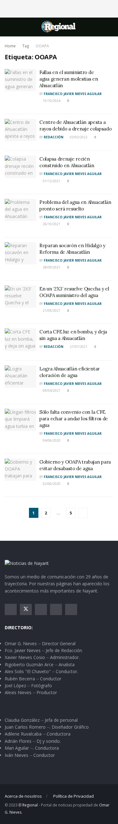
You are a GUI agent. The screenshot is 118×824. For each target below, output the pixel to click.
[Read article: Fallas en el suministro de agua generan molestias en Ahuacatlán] (20, 80)
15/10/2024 (51, 100)
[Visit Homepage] (59, 27)
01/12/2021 (51, 181)
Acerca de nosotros (23, 796)
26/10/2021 (51, 224)
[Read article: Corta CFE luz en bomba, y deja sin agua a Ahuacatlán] (20, 339)
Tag (25, 46)
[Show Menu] (7, 27)
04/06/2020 (51, 440)
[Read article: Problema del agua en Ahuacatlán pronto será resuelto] (20, 210)
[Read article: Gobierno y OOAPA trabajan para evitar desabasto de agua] (20, 470)
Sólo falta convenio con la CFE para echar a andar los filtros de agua (73, 418)
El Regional (28, 805)
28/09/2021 (51, 267)
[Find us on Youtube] (56, 609)
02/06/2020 (51, 483)
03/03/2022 (78, 137)
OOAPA (42, 46)
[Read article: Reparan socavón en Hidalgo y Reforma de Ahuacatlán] (20, 253)
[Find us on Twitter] (26, 609)
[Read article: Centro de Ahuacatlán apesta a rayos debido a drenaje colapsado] (20, 130)
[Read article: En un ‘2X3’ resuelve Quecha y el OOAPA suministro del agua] (20, 296)
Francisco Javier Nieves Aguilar (73, 94)
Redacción (53, 137)
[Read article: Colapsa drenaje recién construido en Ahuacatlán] (20, 167)
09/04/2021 (51, 390)
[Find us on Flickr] (71, 609)
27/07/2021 (78, 346)
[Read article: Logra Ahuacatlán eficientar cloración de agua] (20, 376)
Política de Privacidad (73, 796)
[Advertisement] (59, 8)
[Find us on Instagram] (41, 609)
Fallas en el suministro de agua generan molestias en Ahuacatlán (68, 78)
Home (10, 46)
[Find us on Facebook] (11, 609)
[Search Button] (110, 27)
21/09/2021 (51, 310)
